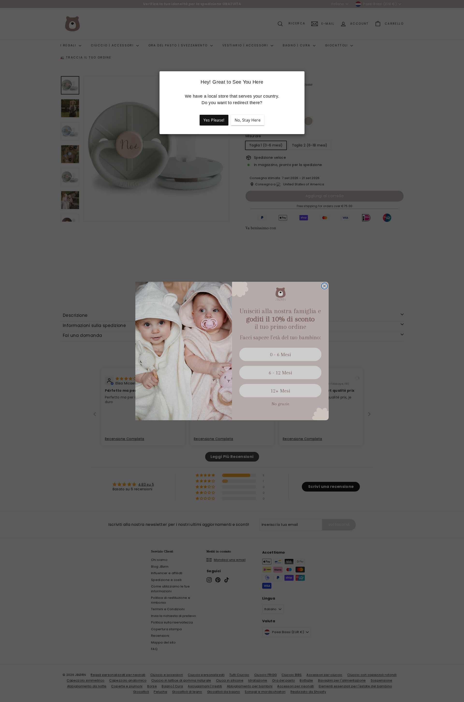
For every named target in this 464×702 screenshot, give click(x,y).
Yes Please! (214, 120)
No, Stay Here (248, 120)
